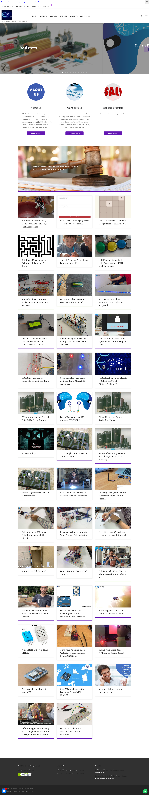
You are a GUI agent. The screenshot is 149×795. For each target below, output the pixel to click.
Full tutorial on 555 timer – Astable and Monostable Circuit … (35, 535)
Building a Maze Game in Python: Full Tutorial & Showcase (34, 263)
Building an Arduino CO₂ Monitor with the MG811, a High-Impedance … (34, 223)
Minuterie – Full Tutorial (34, 571)
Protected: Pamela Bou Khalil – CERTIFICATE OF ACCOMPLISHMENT (113, 381)
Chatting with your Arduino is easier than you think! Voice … (112, 495)
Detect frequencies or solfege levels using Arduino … (35, 381)
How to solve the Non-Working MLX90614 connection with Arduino (72, 613)
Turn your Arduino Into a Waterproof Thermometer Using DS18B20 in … (73, 653)
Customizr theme (29, 791)
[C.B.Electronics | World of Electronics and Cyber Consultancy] (7, 15)
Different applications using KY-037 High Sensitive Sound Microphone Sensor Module (36, 731)
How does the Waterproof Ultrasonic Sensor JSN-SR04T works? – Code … (34, 341)
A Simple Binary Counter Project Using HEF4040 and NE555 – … (35, 302)
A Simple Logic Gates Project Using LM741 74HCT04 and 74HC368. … (74, 341)
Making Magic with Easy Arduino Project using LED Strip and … (112, 302)
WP (10, 791)
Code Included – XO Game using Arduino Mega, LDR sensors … (72, 381)
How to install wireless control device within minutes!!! (71, 731)
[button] (51, 5)
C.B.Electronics (12, 788)
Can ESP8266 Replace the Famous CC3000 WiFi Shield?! (72, 692)
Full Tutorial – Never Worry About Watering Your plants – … (112, 574)
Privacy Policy (29, 453)
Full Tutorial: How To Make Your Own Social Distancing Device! (35, 613)
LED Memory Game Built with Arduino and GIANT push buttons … (111, 263)
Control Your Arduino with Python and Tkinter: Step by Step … (112, 341)
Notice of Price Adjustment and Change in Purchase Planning (112, 456)
